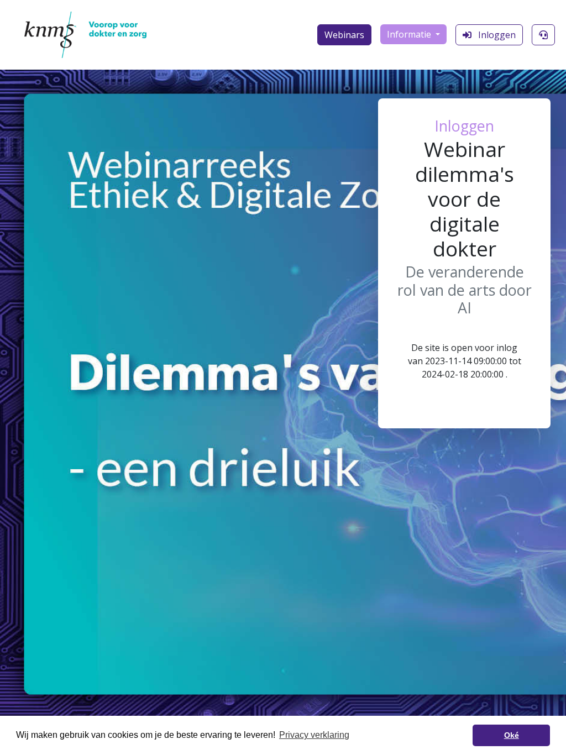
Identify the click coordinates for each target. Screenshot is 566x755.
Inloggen (496, 35)
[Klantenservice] (543, 34)
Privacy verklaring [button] (314, 735)
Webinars (344, 35)
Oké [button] (511, 735)
